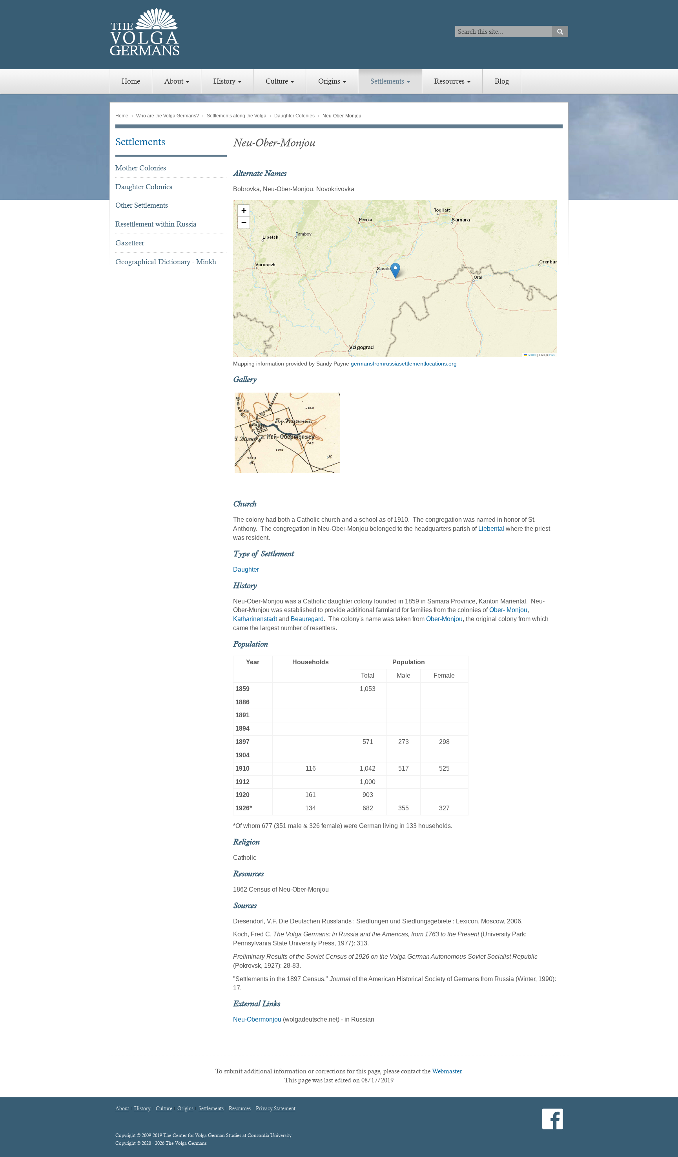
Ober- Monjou (508, 610)
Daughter (246, 569)
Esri (552, 355)
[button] (395, 271)
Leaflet (531, 355)
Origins (330, 81)
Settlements (388, 81)
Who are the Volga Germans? (167, 116)
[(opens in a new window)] (552, 1125)
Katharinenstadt (255, 619)
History (225, 81)
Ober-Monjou (444, 619)
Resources (450, 81)
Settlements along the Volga (236, 116)
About (174, 81)
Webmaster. (447, 1071)
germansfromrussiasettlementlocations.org (404, 363)
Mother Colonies (140, 168)
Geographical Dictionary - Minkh (165, 262)
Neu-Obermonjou (257, 1019)
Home (131, 81)
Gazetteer (129, 243)
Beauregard (307, 619)
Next (567, 433)
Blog (502, 81)
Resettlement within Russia (156, 224)
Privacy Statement (275, 1108)
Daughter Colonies (294, 116)
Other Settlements (141, 205)
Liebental (491, 528)
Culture (278, 81)
